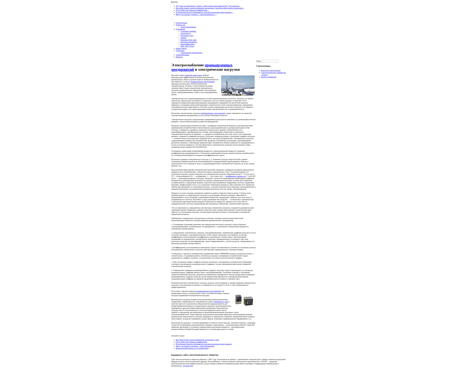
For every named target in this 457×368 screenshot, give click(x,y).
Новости (179, 57)
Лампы (183, 38)
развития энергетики (193, 75)
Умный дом (180, 25)
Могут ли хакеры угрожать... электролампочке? (195, 346)
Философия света (188, 44)
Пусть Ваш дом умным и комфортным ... (192, 10)
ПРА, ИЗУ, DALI (187, 46)
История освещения (189, 42)
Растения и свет (187, 36)
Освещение (180, 29)
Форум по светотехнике (271, 70)
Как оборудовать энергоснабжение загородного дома (197, 340)
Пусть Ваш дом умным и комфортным (191, 342)
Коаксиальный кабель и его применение (192, 348)
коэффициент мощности (236, 176)
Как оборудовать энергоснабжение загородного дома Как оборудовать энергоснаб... (210, 8)
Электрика (180, 51)
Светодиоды (186, 33)
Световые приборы (188, 31)
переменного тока (221, 302)
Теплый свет (188, 366)
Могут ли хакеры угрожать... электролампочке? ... (196, 15)
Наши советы (181, 48)
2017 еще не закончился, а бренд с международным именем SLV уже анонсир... (208, 6)
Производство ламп (189, 40)
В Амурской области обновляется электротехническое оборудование (204, 344)
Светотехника (181, 23)
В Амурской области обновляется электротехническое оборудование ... (205, 12)
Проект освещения (268, 77)
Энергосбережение (188, 27)
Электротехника (182, 55)
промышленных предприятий (202, 82)
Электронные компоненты (191, 53)
